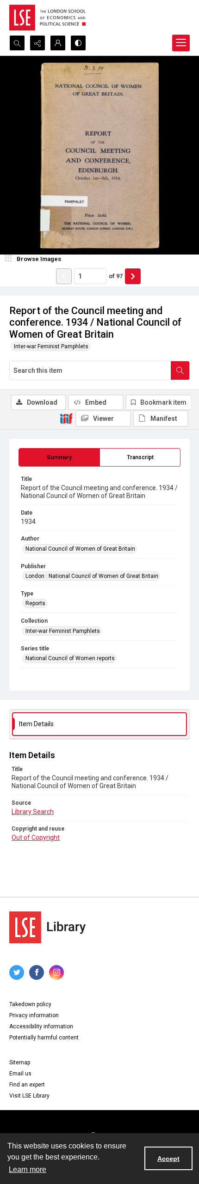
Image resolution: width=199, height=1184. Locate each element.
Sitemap (19, 1062)
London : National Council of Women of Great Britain (91, 576)
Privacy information (34, 1015)
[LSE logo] (47, 17)
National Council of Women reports (70, 658)
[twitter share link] (16, 972)
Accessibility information (41, 1026)
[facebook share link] (36, 972)
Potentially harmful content (44, 1037)
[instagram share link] (56, 972)
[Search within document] (180, 370)
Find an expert (27, 1084)
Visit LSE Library (29, 1096)
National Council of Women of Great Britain (80, 549)
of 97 (116, 276)
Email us (20, 1073)
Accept (168, 1158)
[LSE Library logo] (47, 927)
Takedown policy (30, 1004)
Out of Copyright (36, 837)
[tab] (59, 457)
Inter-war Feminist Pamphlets (51, 346)
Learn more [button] (27, 1169)
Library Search (33, 811)
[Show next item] (133, 276)
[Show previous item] (64, 276)
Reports (35, 603)
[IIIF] (66, 418)
